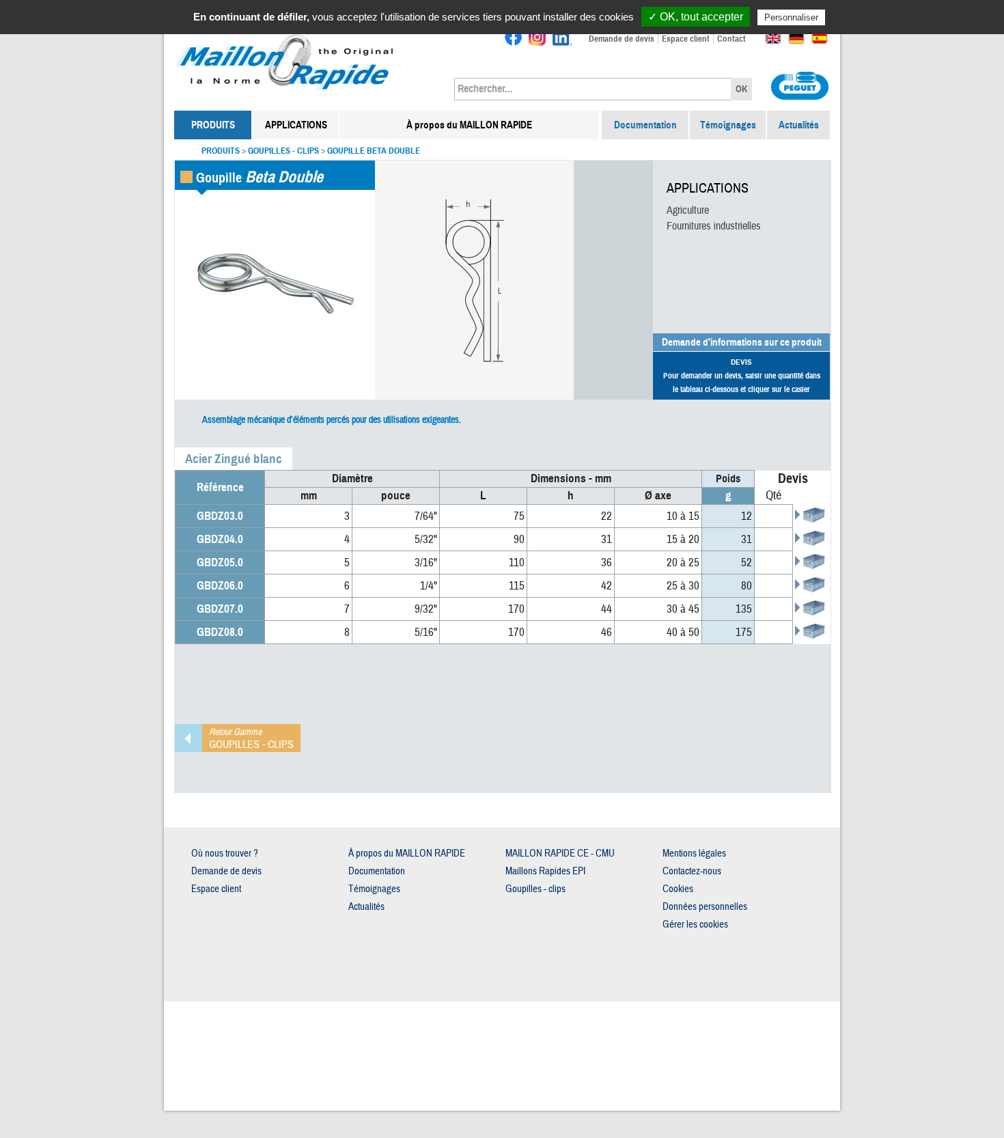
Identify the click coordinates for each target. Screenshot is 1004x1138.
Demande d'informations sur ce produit (742, 342)
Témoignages (728, 125)
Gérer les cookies (695, 924)
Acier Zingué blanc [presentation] (233, 459)
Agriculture (688, 210)
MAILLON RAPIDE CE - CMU (560, 853)
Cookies (678, 889)
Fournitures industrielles (714, 226)
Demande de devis (621, 38)
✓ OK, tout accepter (695, 17)
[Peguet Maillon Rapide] (285, 37)
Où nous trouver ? (224, 853)
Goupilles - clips (283, 150)
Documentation (645, 125)
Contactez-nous (692, 871)
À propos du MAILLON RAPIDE (469, 125)
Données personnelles (705, 906)
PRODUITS (213, 125)
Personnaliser (791, 17)
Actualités (799, 125)
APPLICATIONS (296, 125)
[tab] (233, 458)
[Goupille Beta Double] (275, 285)
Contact (731, 38)
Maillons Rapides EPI (545, 871)
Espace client (686, 38)
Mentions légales (694, 853)
